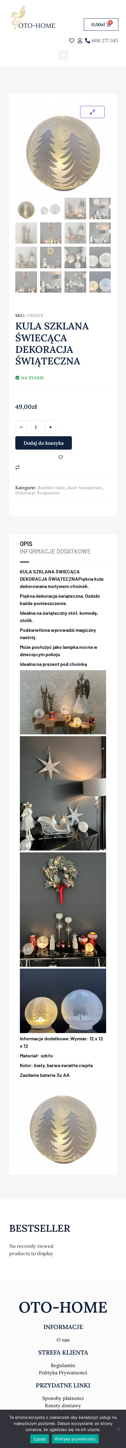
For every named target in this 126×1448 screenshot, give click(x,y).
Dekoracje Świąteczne (37, 493)
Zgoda (39, 1438)
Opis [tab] (26, 543)
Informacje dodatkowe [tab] (55, 551)
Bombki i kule (51, 487)
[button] (63, 55)
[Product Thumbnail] (92, 112)
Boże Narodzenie (85, 487)
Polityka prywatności (75, 1438)
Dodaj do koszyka (44, 443)
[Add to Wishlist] (61, 457)
